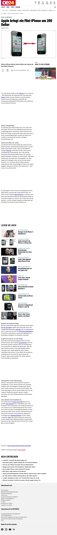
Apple (3, 97)
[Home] (1, 13)
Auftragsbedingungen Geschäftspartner (10, 514)
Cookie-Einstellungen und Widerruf (9, 497)
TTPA (2, 520)
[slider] (42, 77)
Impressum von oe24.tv (6, 505)
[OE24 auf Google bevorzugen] (28, 70)
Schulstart (19, 10)
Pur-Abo (3, 502)
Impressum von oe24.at (6, 503)
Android (18, 329)
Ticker (3, 7)
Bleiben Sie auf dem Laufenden (9, 524)
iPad (9, 417)
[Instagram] (6, 529)
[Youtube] (10, 529)
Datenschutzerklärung (6, 493)
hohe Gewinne (18, 194)
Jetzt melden (22, 450)
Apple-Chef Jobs (18, 402)
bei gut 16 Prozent (6, 327)
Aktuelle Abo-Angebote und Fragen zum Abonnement (14, 517)
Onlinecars (50, 10)
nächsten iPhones (15, 415)
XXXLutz (39, 10)
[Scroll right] (55, 10)
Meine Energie (33, 10)
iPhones (8, 151)
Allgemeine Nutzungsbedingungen (9, 492)
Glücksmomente (12, 10)
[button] (37, 77)
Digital (5, 13)
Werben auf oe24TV (6, 500)
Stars (12, 7)
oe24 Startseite (4, 490)
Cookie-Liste (4, 495)
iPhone (22, 93)
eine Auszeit (9, 404)
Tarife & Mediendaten (6, 515)
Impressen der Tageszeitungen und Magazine (12, 519)
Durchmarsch (23, 343)
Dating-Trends (45, 10)
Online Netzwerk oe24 (6, 485)
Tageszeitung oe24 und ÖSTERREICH (10, 509)
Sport (7, 7)
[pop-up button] (51, 77)
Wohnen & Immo (25, 10)
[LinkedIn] (14, 529)
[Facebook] (2, 529)
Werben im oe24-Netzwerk (7, 498)
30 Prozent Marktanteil (26, 331)
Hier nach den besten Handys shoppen (19, 446)
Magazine (17, 7)
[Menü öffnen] (55, 7)
